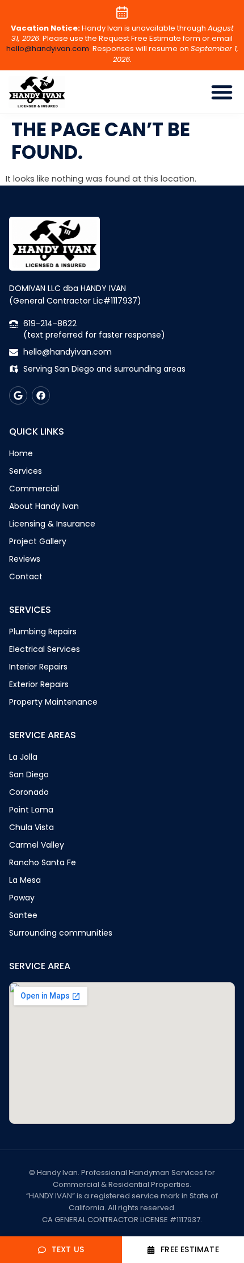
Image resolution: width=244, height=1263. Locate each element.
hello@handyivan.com (47, 48)
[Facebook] (41, 395)
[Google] (18, 395)
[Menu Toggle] (221, 92)
